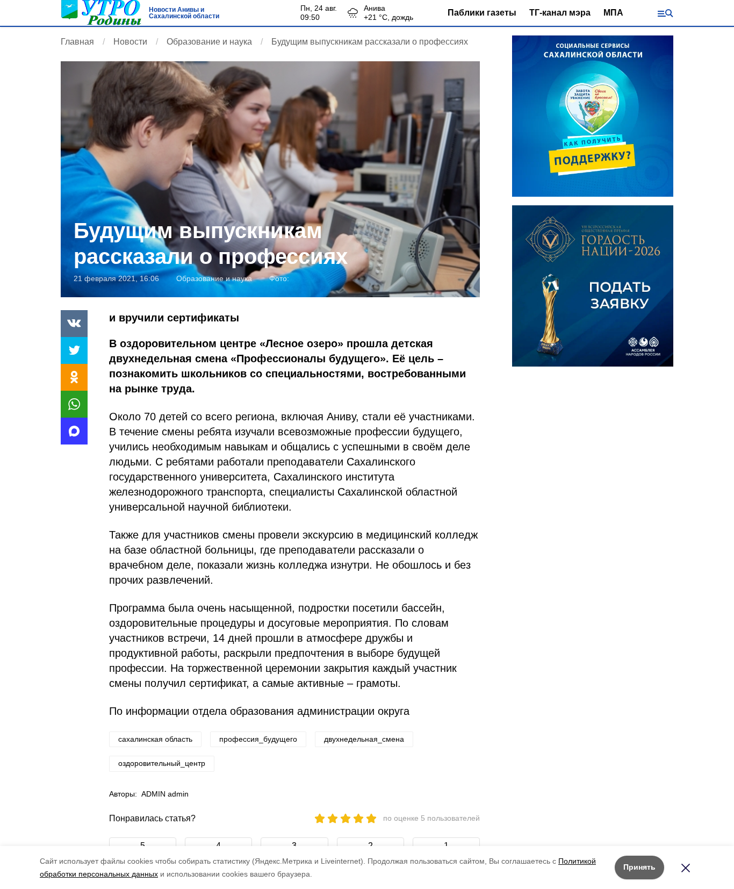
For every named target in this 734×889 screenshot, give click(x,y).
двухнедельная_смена (364, 739)
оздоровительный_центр (161, 763)
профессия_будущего (258, 739)
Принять (639, 867)
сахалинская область (155, 739)
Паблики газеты (482, 12)
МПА (613, 12)
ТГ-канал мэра (560, 12)
